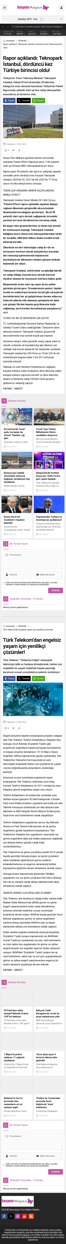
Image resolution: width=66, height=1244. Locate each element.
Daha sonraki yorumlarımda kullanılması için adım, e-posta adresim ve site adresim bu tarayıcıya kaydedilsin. (31, 583)
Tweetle (26, 100)
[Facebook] (4, 1216)
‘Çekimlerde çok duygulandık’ (27, 26)
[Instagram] (17, 1216)
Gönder (40, 100)
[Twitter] (11, 1216)
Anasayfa (10, 41)
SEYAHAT (22, 41)
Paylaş (11, 100)
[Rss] (31, 1216)
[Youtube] (24, 1216)
